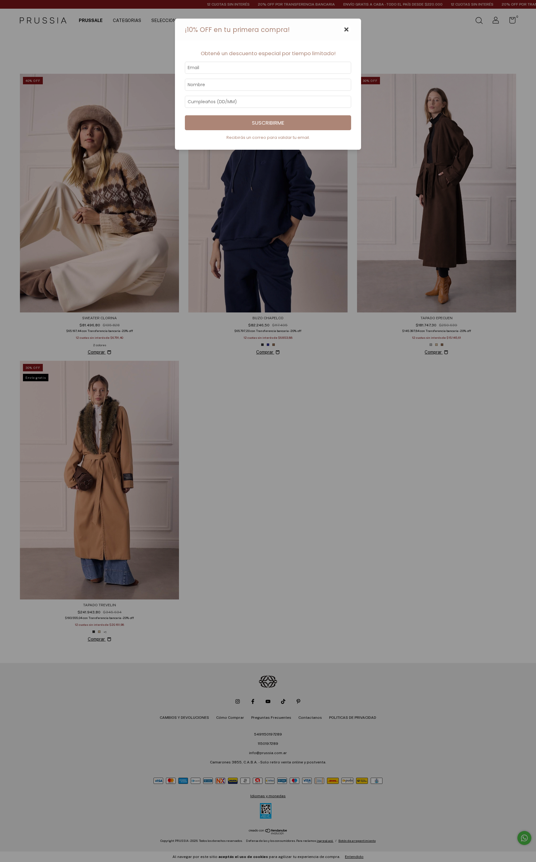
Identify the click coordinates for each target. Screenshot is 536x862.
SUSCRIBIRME (268, 122)
